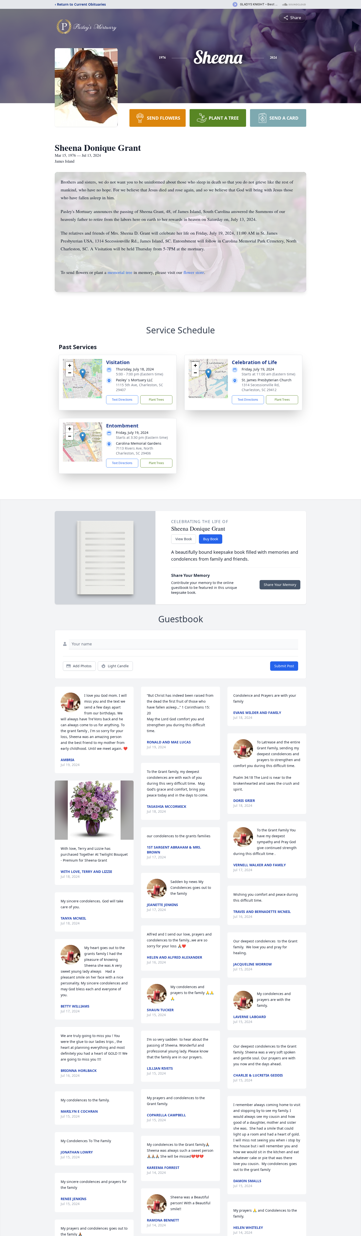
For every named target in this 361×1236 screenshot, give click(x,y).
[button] (83, 374)
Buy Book (210, 539)
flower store (193, 272)
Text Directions (122, 400)
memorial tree (120, 272)
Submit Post (284, 666)
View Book (183, 539)
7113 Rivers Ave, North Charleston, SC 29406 (134, 450)
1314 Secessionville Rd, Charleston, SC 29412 (261, 387)
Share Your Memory (280, 584)
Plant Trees (156, 400)
